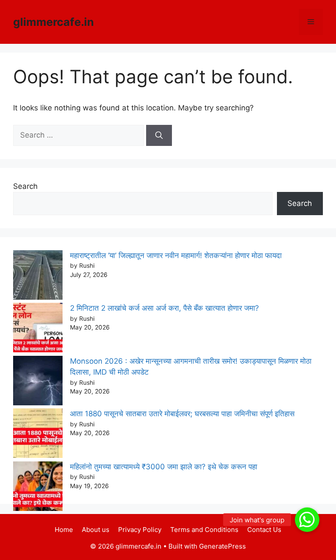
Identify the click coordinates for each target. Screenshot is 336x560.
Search (25, 186)
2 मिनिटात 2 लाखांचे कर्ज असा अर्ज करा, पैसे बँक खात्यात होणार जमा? (164, 308)
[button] (307, 519)
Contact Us (264, 529)
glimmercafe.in (53, 21)
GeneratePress (222, 546)
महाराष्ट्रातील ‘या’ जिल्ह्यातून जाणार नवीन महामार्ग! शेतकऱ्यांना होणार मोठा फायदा (176, 255)
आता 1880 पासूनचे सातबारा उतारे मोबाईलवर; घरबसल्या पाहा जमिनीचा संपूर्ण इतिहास (182, 413)
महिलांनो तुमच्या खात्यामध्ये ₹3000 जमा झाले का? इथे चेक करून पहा (163, 466)
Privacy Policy (139, 529)
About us (95, 529)
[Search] (159, 135)
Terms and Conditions (204, 529)
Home (64, 529)
